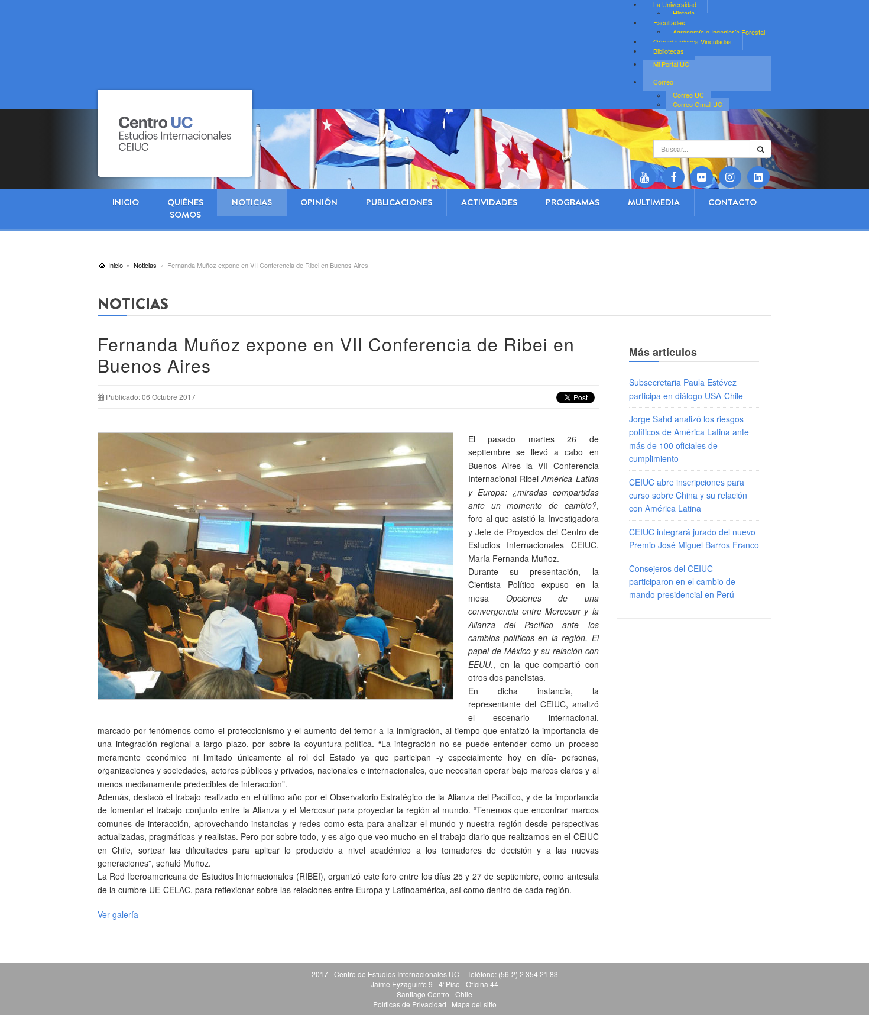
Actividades (489, 202)
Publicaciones (399, 202)
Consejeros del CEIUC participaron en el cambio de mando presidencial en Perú (682, 582)
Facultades (669, 22)
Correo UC (688, 95)
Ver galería (118, 914)
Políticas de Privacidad (409, 1004)
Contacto (732, 202)
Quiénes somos (185, 208)
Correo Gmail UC (697, 104)
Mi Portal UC (671, 64)
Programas (572, 202)
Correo (663, 81)
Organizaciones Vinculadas (692, 41)
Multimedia (654, 202)
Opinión (319, 202)
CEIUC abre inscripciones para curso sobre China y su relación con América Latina (688, 495)
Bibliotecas (668, 51)
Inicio (125, 202)
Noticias (252, 202)
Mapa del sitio (474, 1004)
